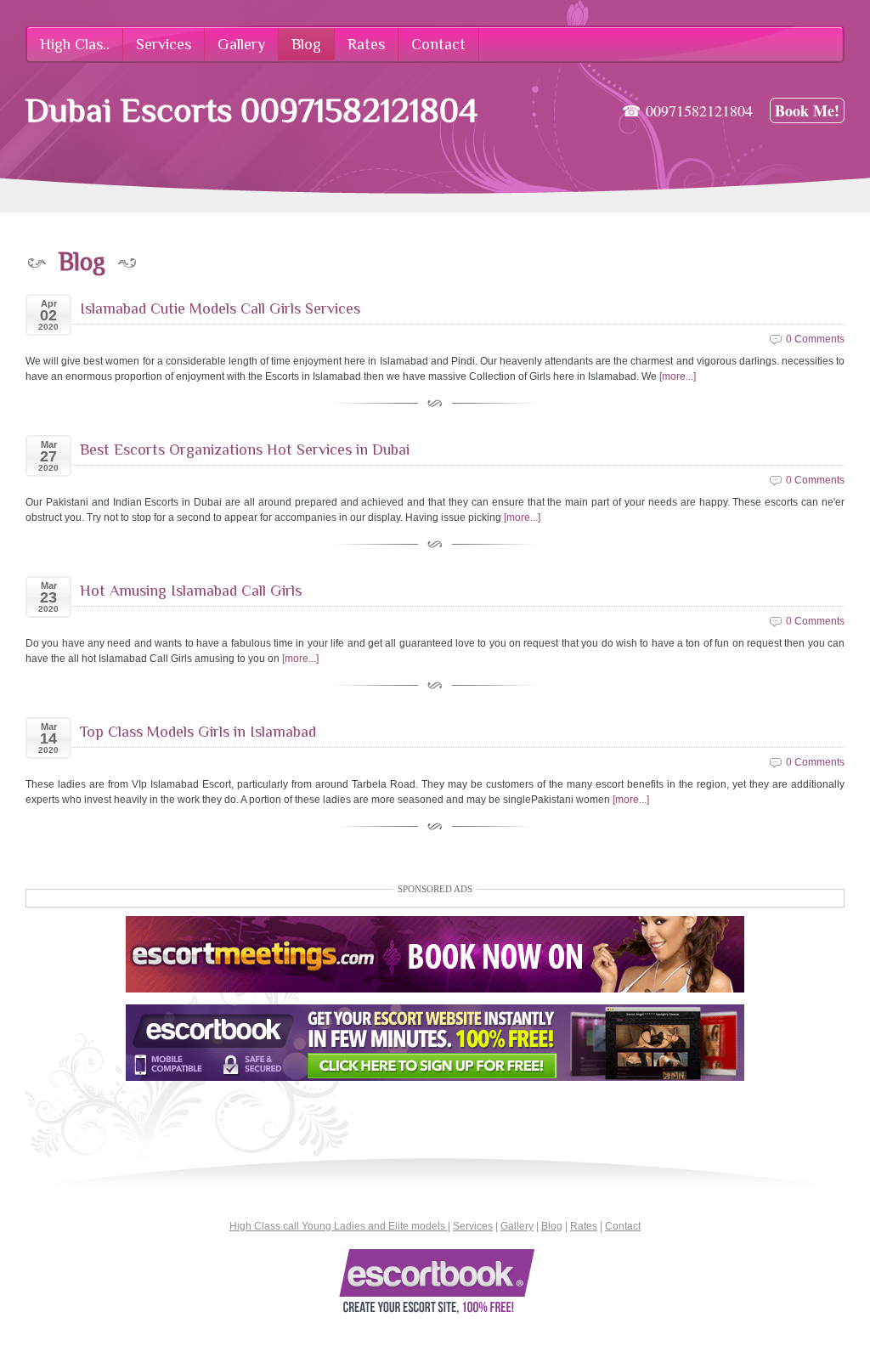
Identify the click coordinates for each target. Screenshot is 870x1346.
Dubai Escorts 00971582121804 (251, 110)
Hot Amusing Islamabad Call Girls (191, 590)
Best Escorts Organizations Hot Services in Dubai (245, 449)
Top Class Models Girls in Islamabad (198, 731)
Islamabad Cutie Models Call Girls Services (220, 308)
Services (473, 1226)
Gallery (517, 1226)
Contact (623, 1226)
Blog (551, 1226)
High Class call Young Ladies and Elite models (338, 1226)
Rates (583, 1226)
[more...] (677, 376)
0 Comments (815, 339)
